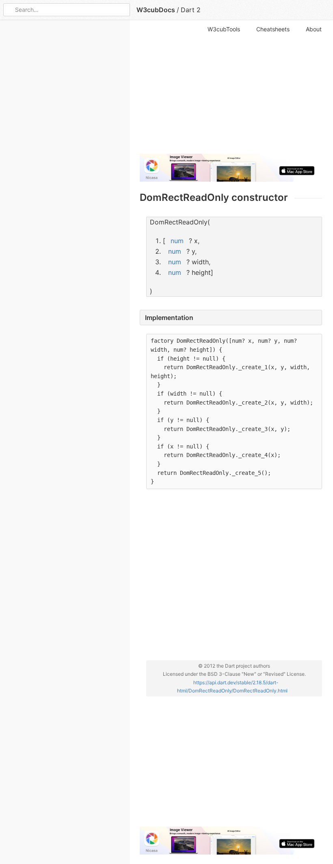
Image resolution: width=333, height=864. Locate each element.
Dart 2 (191, 10)
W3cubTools (224, 29)
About (314, 29)
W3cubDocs (155, 10)
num (177, 241)
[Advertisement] (231, 90)
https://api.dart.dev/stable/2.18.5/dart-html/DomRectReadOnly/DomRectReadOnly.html (232, 686)
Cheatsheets (273, 29)
